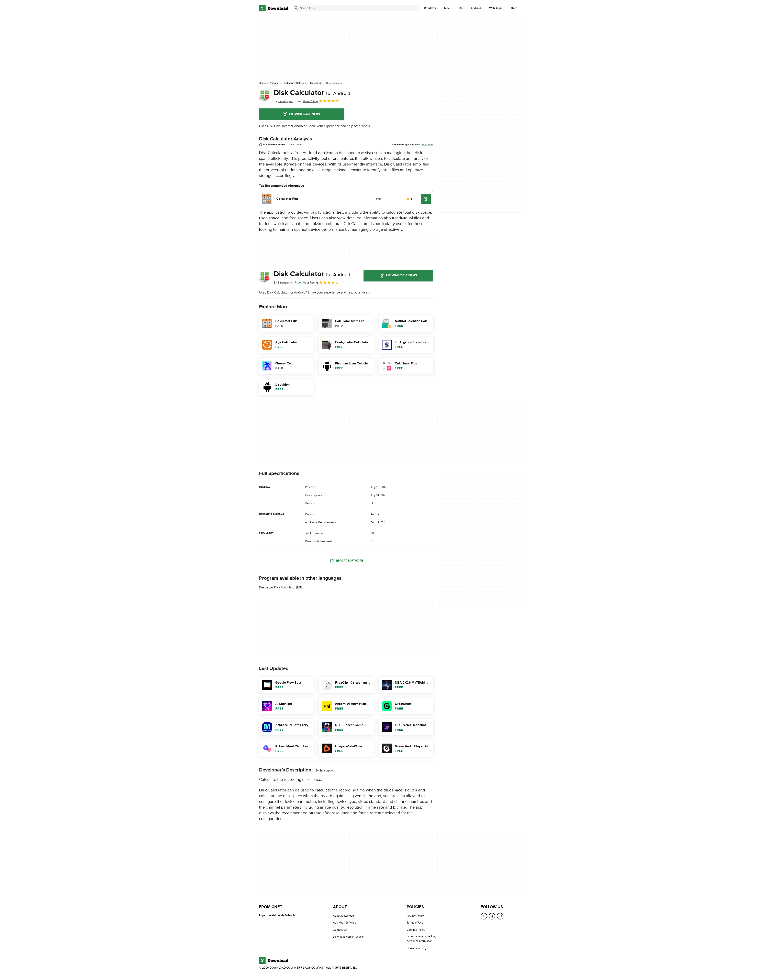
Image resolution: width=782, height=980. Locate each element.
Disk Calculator (312, 92)
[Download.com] (273, 8)
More (514, 8)
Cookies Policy (416, 929)
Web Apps (495, 8)
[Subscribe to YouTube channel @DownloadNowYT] (500, 916)
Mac (447, 8)
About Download (343, 915)
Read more (427, 144)
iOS (460, 8)
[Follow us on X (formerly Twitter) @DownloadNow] (492, 916)
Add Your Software (344, 923)
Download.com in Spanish (349, 937)
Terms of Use (415, 923)
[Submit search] (296, 8)
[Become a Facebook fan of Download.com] (484, 916)
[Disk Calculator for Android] (264, 96)
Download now (304, 114)
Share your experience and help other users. (339, 126)
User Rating (310, 101)
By (283, 101)
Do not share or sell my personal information (421, 939)
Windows (430, 8)
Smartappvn (327, 770)
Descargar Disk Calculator (277, 587)
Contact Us (340, 929)
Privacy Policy (415, 915)
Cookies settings (417, 948)
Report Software (349, 560)
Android (476, 8)
